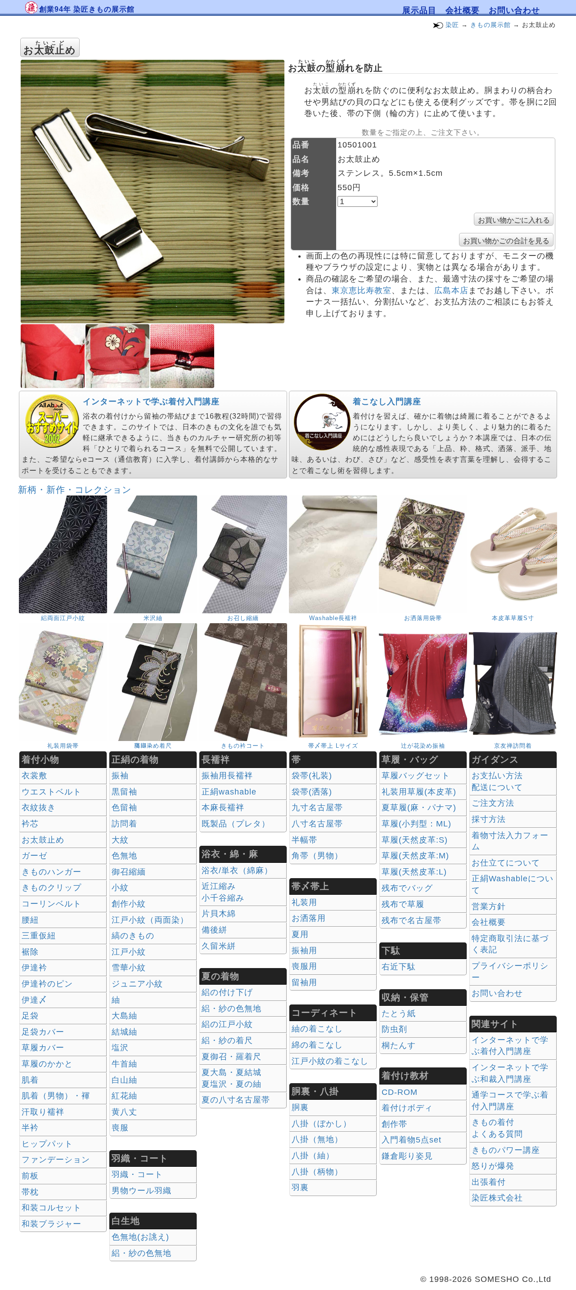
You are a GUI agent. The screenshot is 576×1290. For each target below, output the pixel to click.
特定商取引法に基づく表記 (510, 944)
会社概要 (463, 10)
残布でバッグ (407, 888)
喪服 (120, 1127)
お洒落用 (309, 918)
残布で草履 (403, 904)
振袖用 (304, 950)
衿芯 (30, 823)
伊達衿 (34, 967)
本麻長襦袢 (223, 807)
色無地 (124, 855)
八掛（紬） (313, 1155)
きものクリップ (51, 887)
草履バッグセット (416, 775)
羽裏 (300, 1187)
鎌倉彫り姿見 (407, 1156)
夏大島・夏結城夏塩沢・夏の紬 (231, 1078)
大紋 (120, 839)
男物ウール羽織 (141, 1190)
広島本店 (451, 290)
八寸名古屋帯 (317, 823)
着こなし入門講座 (387, 401)
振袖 (120, 775)
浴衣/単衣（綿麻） (237, 870)
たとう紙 (399, 1013)
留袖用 (304, 982)
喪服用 (304, 966)
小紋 (120, 887)
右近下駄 (399, 966)
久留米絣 (219, 946)
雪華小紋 (129, 967)
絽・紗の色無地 (141, 1253)
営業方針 (489, 906)
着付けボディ (407, 1107)
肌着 (30, 1080)
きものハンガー (51, 871)
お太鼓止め (43, 839)
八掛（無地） (317, 1139)
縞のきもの (133, 935)
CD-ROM (400, 1092)
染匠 (452, 24)
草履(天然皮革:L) (414, 871)
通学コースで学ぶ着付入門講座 (510, 1100)
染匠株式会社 (497, 1197)
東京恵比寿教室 (362, 290)
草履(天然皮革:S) (415, 839)
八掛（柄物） (317, 1171)
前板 (30, 1175)
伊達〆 (34, 999)
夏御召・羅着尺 (231, 1056)
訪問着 (124, 823)
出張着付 (489, 1182)
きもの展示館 (490, 24)
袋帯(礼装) (312, 775)
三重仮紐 (39, 935)
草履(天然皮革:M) (415, 855)
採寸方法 (489, 819)
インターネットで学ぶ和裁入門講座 (510, 1073)
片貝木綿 (219, 913)
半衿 (30, 1127)
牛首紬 (124, 1063)
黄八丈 (124, 1111)
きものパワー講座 (506, 1150)
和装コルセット (51, 1207)
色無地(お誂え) (140, 1236)
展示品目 (419, 10)
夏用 (300, 934)
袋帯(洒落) (312, 791)
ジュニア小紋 (137, 983)
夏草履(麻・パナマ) (419, 807)
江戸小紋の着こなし (330, 1061)
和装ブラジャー (51, 1223)
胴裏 (300, 1107)
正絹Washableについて (513, 884)
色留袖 (124, 807)
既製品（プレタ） (236, 823)
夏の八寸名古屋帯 (236, 1099)
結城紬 (124, 1031)
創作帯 (394, 1124)
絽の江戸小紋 (227, 1024)
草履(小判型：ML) (416, 823)
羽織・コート (137, 1174)
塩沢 (120, 1047)
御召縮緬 (129, 871)
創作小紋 (129, 903)
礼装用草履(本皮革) (419, 791)
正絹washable (229, 791)
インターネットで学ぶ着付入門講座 (151, 401)
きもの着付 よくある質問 (497, 1128)
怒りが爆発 (493, 1165)
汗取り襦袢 (43, 1111)
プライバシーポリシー (510, 971)
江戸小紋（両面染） (150, 919)
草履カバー (43, 1047)
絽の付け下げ (227, 992)
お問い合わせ (514, 10)
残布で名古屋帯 (411, 920)
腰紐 (30, 919)
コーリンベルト (51, 903)
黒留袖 (124, 791)
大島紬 (124, 1015)
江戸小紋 (129, 951)
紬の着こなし (317, 1028)
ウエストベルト (51, 791)
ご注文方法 (493, 803)
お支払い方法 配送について (497, 781)
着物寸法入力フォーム (510, 841)
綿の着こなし (317, 1044)
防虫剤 (394, 1029)
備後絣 (214, 929)
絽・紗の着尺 (227, 1040)
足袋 (30, 1015)
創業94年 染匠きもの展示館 (87, 9)
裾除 (30, 951)
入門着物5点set (411, 1139)
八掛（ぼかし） (321, 1123)
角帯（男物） (317, 855)
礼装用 (304, 902)
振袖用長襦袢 (227, 775)
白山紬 (124, 1080)
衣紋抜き (39, 807)
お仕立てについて (506, 862)
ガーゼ (34, 855)
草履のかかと (47, 1063)
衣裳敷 (34, 775)
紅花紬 (124, 1095)
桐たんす (399, 1045)
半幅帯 (304, 839)
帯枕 (30, 1191)
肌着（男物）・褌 (56, 1095)
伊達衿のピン (47, 983)
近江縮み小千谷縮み (223, 892)
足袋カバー (43, 1031)
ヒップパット (47, 1143)
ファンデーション (56, 1159)
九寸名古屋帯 (317, 807)
